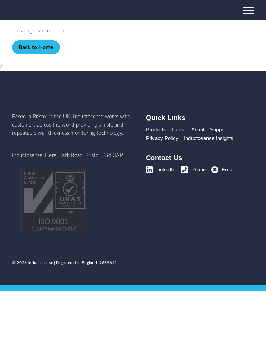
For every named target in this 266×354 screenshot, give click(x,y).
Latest (179, 129)
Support (219, 129)
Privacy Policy (162, 138)
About (197, 129)
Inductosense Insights (208, 138)
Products (156, 129)
